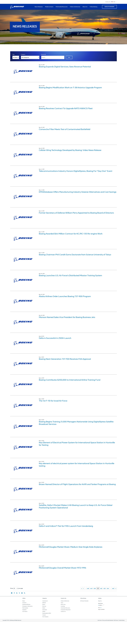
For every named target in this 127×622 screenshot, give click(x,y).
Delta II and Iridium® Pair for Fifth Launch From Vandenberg (66, 526)
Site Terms (99, 620)
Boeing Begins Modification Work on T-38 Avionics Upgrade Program (70, 87)
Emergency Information (27, 606)
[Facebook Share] (14, 593)
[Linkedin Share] (17, 593)
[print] (22, 593)
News (23, 600)
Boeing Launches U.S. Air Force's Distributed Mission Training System (70, 275)
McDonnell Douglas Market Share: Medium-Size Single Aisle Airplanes (70, 547)
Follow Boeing (93, 6)
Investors (24, 602)
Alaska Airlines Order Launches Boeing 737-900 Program (65, 296)
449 (91, 588)
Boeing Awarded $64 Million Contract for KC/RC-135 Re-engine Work (70, 233)
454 (108, 588)
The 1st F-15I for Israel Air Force (53, 401)
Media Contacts (49, 6)
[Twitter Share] (19, 593)
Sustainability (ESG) (46, 613)
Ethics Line (63, 604)
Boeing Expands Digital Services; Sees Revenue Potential (65, 66)
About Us (84, 7)
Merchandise (25, 608)
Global (43, 611)
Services (44, 606)
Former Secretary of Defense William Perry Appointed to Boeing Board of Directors (76, 213)
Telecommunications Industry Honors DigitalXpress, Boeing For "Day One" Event (75, 171)
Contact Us (63, 611)
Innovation (44, 609)
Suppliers (24, 609)
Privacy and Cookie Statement (107, 620)
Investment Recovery (65, 608)
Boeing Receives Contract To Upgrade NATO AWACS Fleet (66, 108)
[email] (12, 593)
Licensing (63, 606)
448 (88, 588)
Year (13, 54)
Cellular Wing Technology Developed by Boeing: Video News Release (70, 150)
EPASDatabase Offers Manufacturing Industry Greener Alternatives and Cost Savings (77, 192)
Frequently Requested (65, 609)
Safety (43, 608)
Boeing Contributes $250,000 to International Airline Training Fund (69, 380)
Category (23, 54)
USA (114, 1)
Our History (24, 611)
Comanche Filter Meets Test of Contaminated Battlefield (64, 129)
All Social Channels (84, 600)
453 (104, 588)
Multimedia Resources (61, 7)
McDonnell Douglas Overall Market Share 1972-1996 (62, 568)
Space (43, 604)
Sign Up (100, 600)
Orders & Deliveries (74, 7)
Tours (62, 602)
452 (101, 588)
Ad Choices (116, 620)
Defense (44, 602)
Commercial (45, 600)
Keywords (43, 54)
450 (95, 588)
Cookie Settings (121, 620)
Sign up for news (109, 6)
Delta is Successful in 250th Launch (55, 338)
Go (69, 57)
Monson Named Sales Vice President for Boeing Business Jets (67, 317)
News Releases (39, 6)
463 (113, 588)
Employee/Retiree (26, 604)
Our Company (45, 616)
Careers (44, 615)
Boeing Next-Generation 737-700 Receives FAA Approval (65, 359)
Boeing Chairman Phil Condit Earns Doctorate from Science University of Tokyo (75, 254)
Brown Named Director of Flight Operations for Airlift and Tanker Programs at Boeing (77, 484)
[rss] (24, 593)
